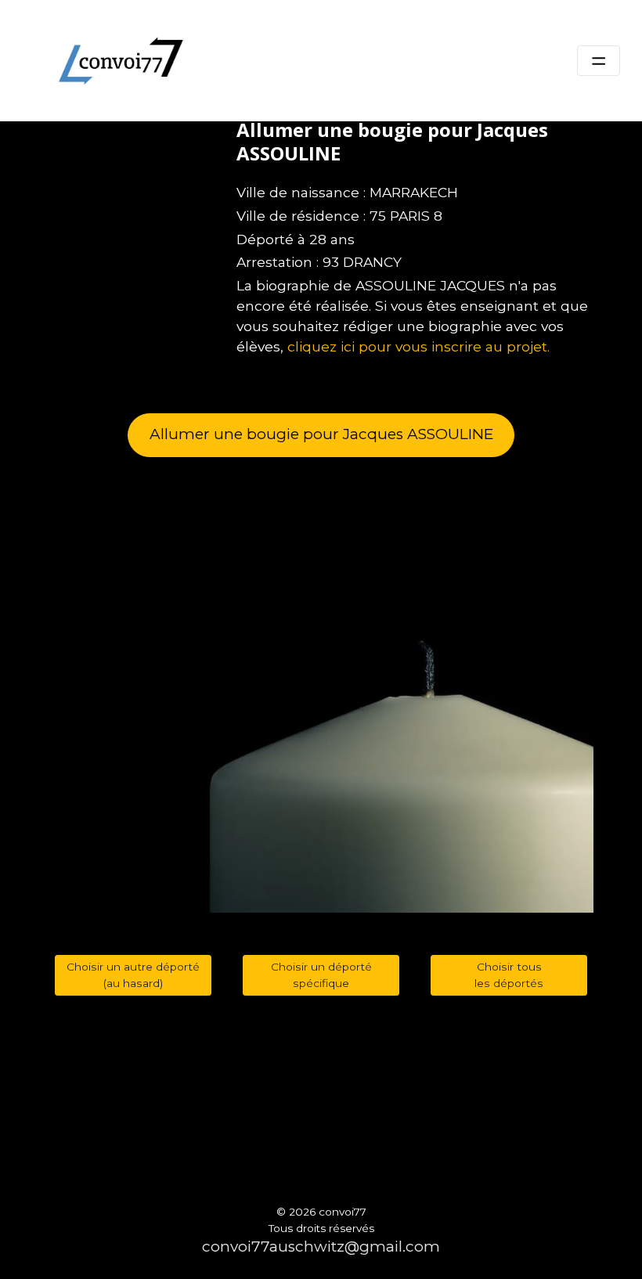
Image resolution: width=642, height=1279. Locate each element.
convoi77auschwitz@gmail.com (321, 1247)
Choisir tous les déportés (508, 974)
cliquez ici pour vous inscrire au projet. (418, 346)
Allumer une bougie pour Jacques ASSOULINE (321, 434)
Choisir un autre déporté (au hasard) (133, 974)
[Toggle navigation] (598, 61)
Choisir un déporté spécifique (321, 974)
